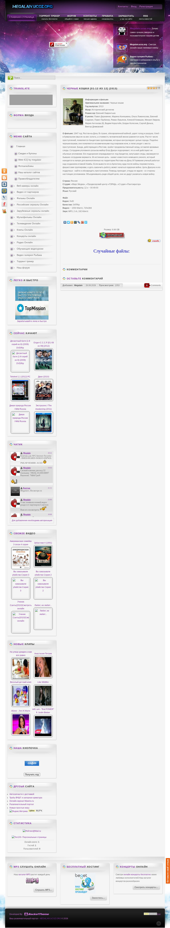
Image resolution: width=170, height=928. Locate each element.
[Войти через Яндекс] (34, 123)
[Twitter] (68, 222)
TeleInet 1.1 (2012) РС (20, 377)
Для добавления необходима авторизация (32, 520)
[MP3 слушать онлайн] (32, 884)
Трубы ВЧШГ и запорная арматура (25, 798)
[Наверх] (158, 923)
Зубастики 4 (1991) (43, 543)
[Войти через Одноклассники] (45, 123)
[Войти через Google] (40, 123)
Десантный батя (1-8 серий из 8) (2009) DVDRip (20, 344)
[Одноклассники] (72, 222)
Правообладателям (29, 178)
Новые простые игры (19, 808)
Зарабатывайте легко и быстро (32, 321)
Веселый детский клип (20, 682)
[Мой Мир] (75, 222)
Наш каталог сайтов (29, 172)
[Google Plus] (82, 222)
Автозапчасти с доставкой (21, 794)
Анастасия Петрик (43, 653)
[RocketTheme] (36, 914)
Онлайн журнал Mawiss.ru (21, 801)
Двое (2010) (43, 377)
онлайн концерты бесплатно (137, 874)
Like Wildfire (43, 682)
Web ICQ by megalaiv (29, 159)
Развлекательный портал (21, 804)
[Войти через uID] (17, 123)
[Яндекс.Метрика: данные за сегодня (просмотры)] (18, 811)
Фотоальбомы (26, 166)
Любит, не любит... (43, 605)
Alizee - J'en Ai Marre (20, 711)
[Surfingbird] (86, 222)
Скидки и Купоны (27, 153)
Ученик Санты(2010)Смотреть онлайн (21, 605)
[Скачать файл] (111, 238)
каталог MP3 (24, 874)
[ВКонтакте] (65, 222)
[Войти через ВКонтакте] (23, 123)
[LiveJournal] (79, 222)
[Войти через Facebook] (29, 123)
